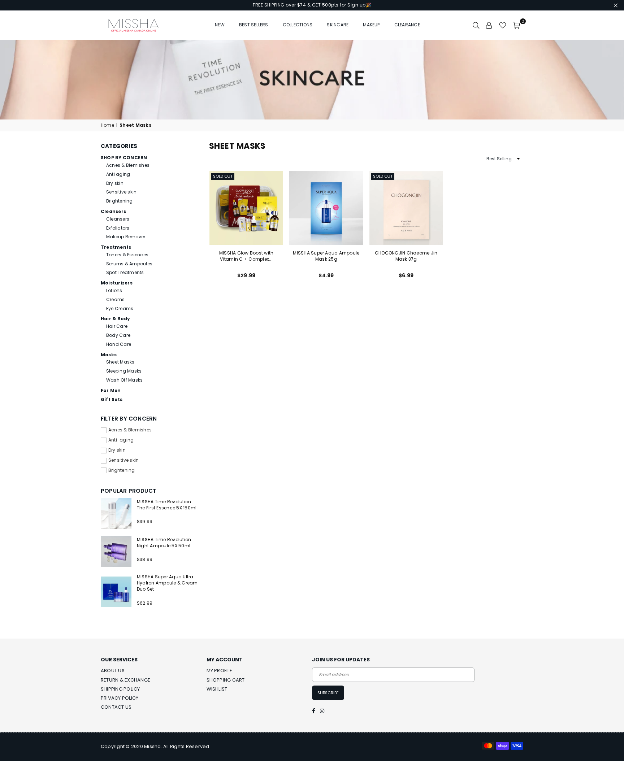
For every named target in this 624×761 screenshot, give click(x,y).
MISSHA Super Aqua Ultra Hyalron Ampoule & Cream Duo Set (167, 583)
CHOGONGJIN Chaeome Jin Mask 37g (406, 256)
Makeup (371, 25)
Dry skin (115, 183)
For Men (111, 390)
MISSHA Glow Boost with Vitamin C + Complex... (246, 256)
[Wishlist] (503, 24)
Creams (115, 299)
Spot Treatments (125, 272)
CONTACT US (116, 707)
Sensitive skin (121, 192)
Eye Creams (119, 308)
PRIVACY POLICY (119, 698)
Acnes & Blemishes (128, 165)
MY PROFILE (219, 670)
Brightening (119, 201)
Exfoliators (118, 228)
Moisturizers (117, 283)
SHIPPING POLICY (120, 689)
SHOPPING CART (226, 680)
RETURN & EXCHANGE (125, 680)
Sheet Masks (120, 362)
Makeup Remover (125, 237)
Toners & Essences (127, 255)
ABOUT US (113, 670)
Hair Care (116, 326)
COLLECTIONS (298, 25)
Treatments (116, 247)
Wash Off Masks (124, 380)
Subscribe (328, 693)
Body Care (118, 335)
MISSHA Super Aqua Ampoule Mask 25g (326, 256)
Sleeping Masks (124, 371)
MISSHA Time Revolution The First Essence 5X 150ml (166, 505)
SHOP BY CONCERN (124, 158)
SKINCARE (337, 25)
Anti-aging (121, 440)
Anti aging (118, 174)
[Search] (475, 24)
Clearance (407, 25)
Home (107, 125)
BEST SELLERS (253, 25)
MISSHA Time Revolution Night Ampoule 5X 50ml (164, 542)
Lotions (114, 290)
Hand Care (118, 344)
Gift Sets (111, 399)
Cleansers (113, 211)
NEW (220, 25)
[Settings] (489, 24)
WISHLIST (217, 689)
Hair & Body (115, 319)
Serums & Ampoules (129, 264)
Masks (109, 355)
